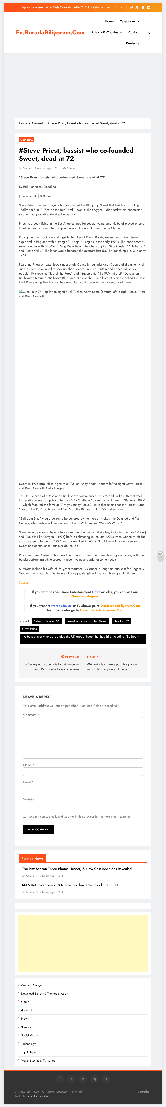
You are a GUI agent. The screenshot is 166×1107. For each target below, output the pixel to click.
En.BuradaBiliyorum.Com (50, 32)
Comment (31, 714)
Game (25, 1002)
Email (28, 782)
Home (109, 21)
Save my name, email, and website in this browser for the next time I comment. (80, 816)
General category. (85, 596)
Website (28, 799)
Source (24, 582)
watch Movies (61, 605)
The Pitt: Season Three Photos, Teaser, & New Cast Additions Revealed (77, 868)
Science (26, 1027)
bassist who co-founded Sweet (86, 621)
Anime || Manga (31, 985)
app (116, 269)
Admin (27, 168)
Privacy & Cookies (105, 32)
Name (28, 765)
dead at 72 (121, 621)
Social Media (29, 1035)
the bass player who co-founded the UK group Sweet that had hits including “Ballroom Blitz (80, 639)
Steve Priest (29, 628)
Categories (127, 21)
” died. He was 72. (47, 621)
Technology (28, 1044)
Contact (133, 32)
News (96, 592)
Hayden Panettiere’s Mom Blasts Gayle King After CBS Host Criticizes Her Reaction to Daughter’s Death (65, 7)
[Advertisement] (83, 85)
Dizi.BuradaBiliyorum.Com (120, 605)
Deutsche (132, 43)
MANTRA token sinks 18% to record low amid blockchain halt (70, 885)
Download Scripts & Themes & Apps (44, 993)
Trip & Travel (29, 1052)
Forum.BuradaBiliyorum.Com (101, 610)
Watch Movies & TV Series (38, 1060)
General (26, 140)
